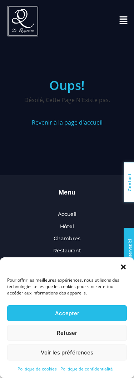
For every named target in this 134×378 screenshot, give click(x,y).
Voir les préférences (67, 352)
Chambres (67, 238)
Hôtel (67, 226)
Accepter (67, 313)
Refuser (67, 332)
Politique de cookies (37, 369)
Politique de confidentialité (86, 369)
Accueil (67, 214)
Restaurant (67, 250)
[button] (123, 266)
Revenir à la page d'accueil (67, 122)
